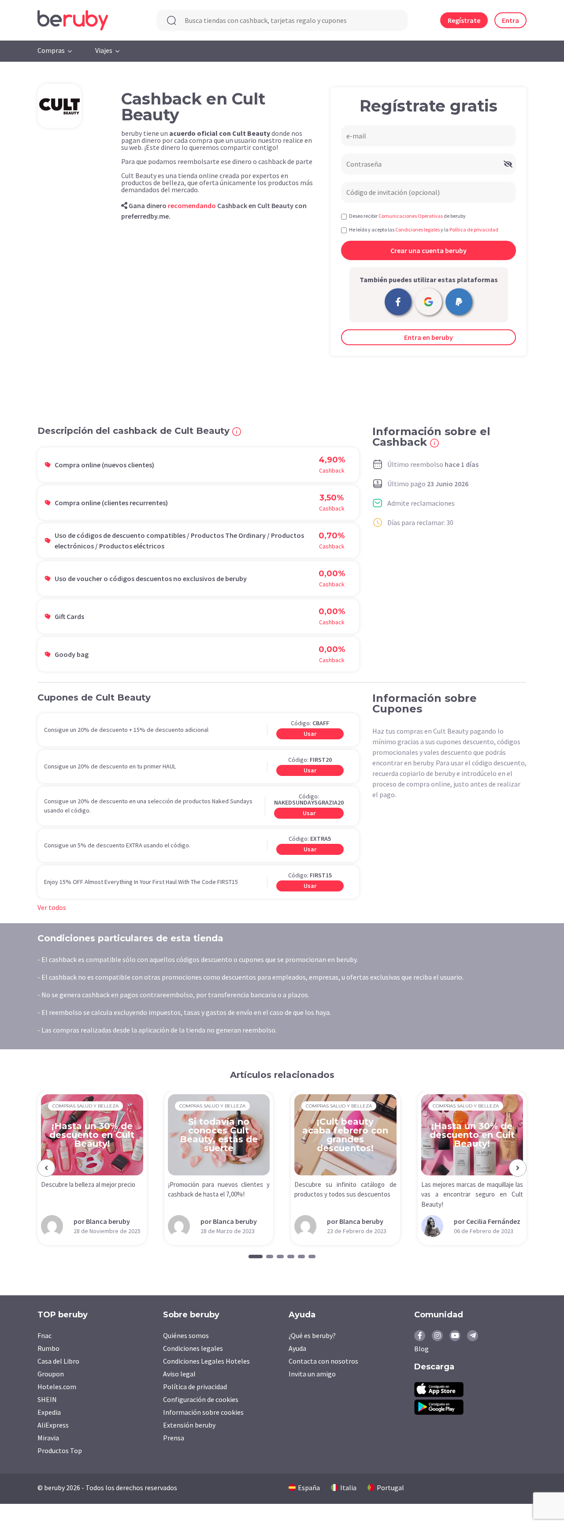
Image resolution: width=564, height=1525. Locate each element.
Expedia (49, 1412)
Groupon (50, 1373)
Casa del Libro (58, 1361)
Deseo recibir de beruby (407, 216)
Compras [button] (51, 50)
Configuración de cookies (200, 1399)
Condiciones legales (193, 1348)
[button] (46, 1168)
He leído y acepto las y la (423, 229)
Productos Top (59, 1450)
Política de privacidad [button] (473, 229)
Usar (310, 734)
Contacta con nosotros (323, 1361)
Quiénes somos (186, 1335)
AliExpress (53, 1425)
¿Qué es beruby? (312, 1335)
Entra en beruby (428, 337)
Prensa (173, 1437)
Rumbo (48, 1348)
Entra (510, 20)
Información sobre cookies (203, 1412)
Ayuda (297, 1348)
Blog (421, 1348)
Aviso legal (179, 1373)
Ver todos (51, 907)
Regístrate (464, 20)
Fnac (44, 1335)
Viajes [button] (103, 50)
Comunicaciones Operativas (410, 216)
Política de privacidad (195, 1386)
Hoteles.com (56, 1386)
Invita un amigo (312, 1373)
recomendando (192, 205)
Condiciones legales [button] (417, 229)
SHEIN (47, 1399)
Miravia (48, 1437)
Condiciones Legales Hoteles (206, 1361)
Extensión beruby (189, 1425)
